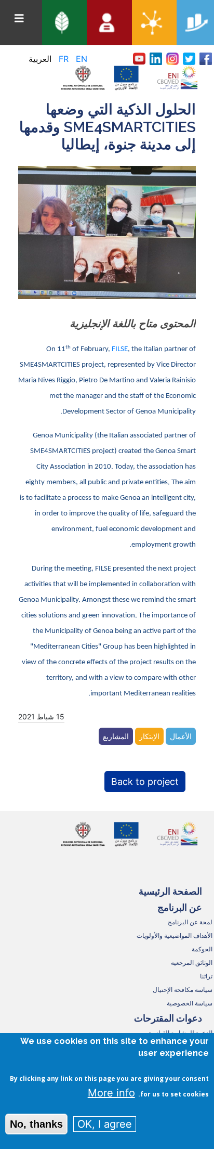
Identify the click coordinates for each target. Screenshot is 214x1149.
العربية (40, 59)
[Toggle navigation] (19, 18)
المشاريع (116, 736)
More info (111, 1093)
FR (64, 59)
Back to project (145, 781)
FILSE (120, 349)
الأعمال (181, 736)
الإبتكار (149, 736)
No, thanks (36, 1124)
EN (81, 59)
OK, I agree (104, 1124)
